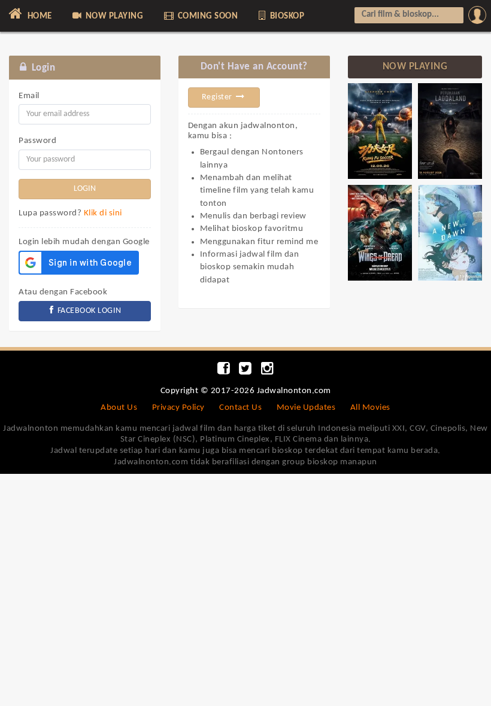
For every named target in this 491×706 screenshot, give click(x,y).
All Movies (370, 407)
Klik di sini (103, 213)
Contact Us (240, 407)
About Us (119, 407)
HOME (38, 16)
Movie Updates (306, 407)
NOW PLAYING (113, 16)
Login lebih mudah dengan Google (84, 242)
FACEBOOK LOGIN (88, 310)
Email (29, 96)
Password (37, 140)
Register (218, 97)
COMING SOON (206, 16)
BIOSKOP (286, 16)
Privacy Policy (178, 407)
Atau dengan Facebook (63, 292)
